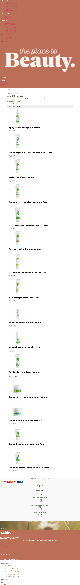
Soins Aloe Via (5, 0)
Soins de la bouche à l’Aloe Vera (11, 3)
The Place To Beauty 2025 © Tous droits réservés (10, 559)
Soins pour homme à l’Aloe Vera (11, 9)
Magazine (4, 20)
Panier (3, 80)
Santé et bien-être (8, 17)
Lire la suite (14, 131)
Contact (4, 77)
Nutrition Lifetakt (6, 13)
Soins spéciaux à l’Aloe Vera (10, 2)
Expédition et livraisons (5, 554)
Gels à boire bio (8, 16)
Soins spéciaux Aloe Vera (10, 565)
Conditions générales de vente (6, 557)
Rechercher (40, 87)
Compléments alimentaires (10, 14)
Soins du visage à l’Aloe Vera (11, 6)
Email (1, 524)
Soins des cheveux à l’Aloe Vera (11, 7)
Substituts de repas (9, 19)
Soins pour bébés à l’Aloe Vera (11, 10)
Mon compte (5, 78)
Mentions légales (3, 551)
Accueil (8, 93)
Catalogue (4, 577)
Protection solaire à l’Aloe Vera (11, 12)
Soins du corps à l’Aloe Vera (10, 4)
